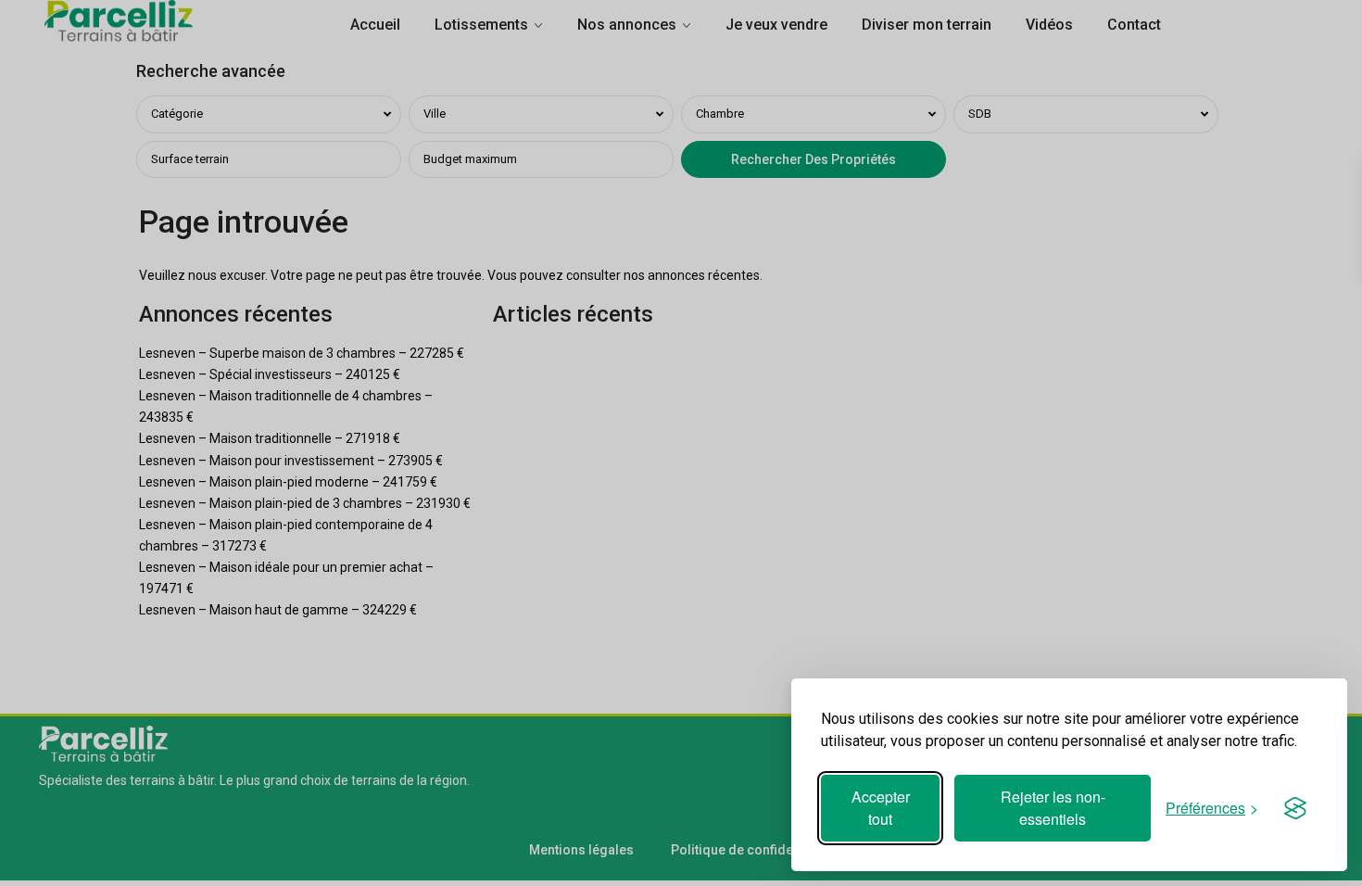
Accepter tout (880, 807)
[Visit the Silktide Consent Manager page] (1295, 808)
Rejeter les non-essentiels (1053, 807)
